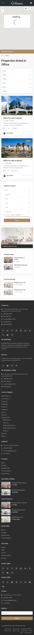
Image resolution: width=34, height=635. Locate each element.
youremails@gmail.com (10, 451)
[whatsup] (7, 582)
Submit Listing (5, 473)
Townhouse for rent (19, 282)
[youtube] (7, 335)
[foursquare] (16, 365)
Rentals (3, 547)
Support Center (5, 468)
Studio (5, 430)
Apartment (6, 420)
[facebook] (3, 330)
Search (17, 220)
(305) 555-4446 (8, 313)
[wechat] (3, 586)
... (23, 125)
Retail (2, 433)
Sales (2, 550)
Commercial (4, 398)
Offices (3, 415)
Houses (3, 407)
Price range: (7, 215)
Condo (5, 422)
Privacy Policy (24, 630)
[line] (30, 582)
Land (2, 412)
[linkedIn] (25, 330)
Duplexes (3, 404)
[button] (16, 28)
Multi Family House (8, 425)
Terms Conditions (6, 471)
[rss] (7, 330)
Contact (3, 552)
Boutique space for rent (9, 246)
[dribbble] (16, 330)
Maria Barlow (10, 133)
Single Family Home (8, 428)
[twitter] (12, 330)
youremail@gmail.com (10, 319)
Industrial (3, 409)
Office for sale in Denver (12, 161)
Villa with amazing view (20, 265)
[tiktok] (16, 582)
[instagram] (12, 365)
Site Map (3, 465)
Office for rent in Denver (12, 118)
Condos (3, 401)
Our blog (3, 558)
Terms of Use (7, 629)
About (3, 462)
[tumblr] (30, 330)
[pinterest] (3, 335)
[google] (21, 330)
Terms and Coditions (26, 629)
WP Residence (7, 386)
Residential (4, 417)
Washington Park (8, 114)
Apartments (4, 396)
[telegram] (12, 582)
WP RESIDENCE (8, 324)
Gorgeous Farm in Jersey (19, 482)
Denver (15, 114)
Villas (2, 436)
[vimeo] (12, 335)
